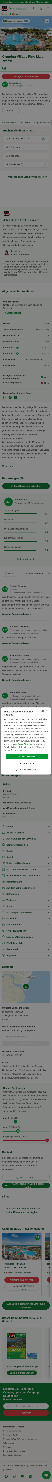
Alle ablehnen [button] (27, 763)
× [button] (46, 711)
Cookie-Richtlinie (24, 744)
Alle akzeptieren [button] (27, 756)
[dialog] (26, 741)
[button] (26, 769)
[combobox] (42, 711)
